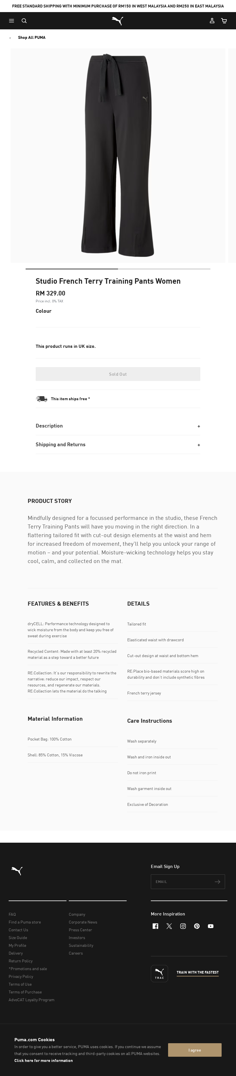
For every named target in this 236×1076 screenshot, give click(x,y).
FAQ (12, 914)
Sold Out (118, 374)
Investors (77, 937)
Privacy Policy (21, 976)
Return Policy (21, 960)
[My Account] (212, 20)
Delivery (16, 953)
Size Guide (18, 937)
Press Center (80, 929)
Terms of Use (20, 984)
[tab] (72, 269)
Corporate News (83, 921)
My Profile (17, 945)
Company (77, 914)
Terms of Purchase (25, 991)
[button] (13, 20)
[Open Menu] (13, 20)
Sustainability (81, 945)
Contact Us (18, 929)
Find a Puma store (25, 921)
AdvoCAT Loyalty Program (31, 999)
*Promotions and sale (28, 968)
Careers (76, 953)
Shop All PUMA (31, 37)
